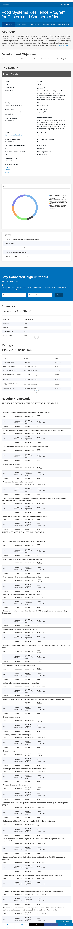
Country (7, 103)
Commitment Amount (12, 139)
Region (7, 132)
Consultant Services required (15, 152)
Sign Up (59, 295)
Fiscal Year (41, 132)
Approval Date (10, 109)
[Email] (7, 924)
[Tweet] (36, 924)
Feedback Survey (64, 921)
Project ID (8, 81)
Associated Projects (12, 164)
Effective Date (42, 109)
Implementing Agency (44, 117)
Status (39, 81)
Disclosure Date (42, 103)
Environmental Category (45, 139)
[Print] (22, 924)
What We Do (5, 4)
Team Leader (9, 88)
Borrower (41, 88)
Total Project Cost (11, 118)
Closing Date (41, 145)
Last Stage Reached (44, 152)
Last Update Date (11, 158)
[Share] (51, 924)
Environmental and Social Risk (15, 145)
